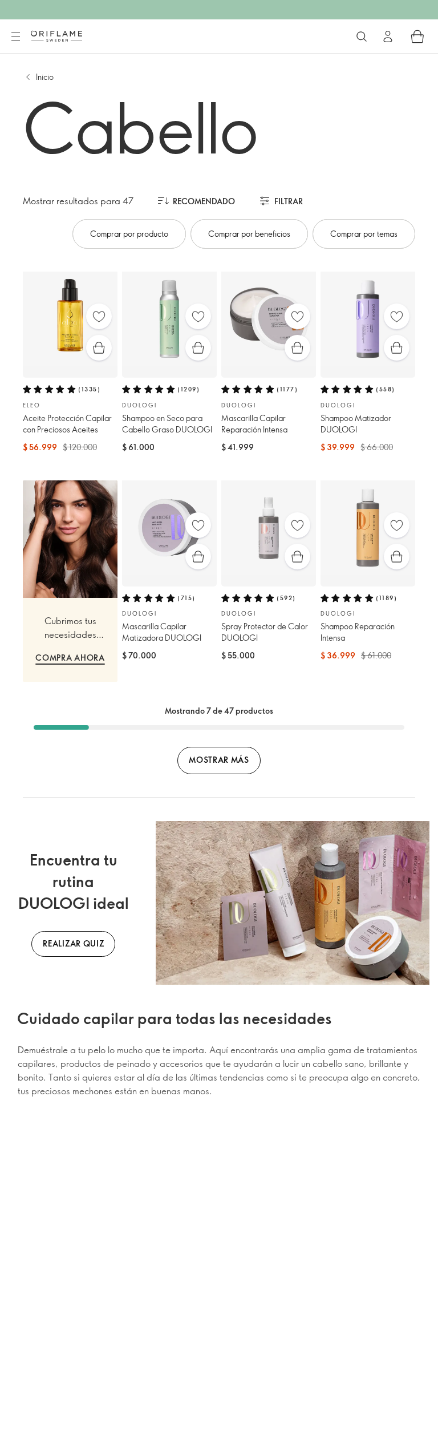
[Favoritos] (99, 316)
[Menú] (15, 37)
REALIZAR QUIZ (73, 943)
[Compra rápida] (99, 348)
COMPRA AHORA (69, 657)
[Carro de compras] (417, 36)
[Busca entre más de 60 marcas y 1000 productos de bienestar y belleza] (361, 36)
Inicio (45, 76)
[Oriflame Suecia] (56, 36)
